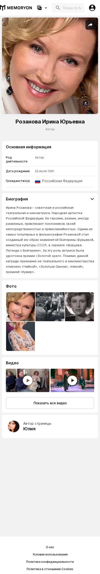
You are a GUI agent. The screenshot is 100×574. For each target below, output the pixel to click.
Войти (92, 8)
